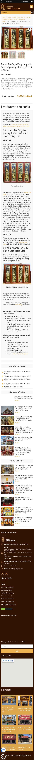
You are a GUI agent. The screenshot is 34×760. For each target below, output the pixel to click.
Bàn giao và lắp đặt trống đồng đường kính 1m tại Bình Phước (23, 499)
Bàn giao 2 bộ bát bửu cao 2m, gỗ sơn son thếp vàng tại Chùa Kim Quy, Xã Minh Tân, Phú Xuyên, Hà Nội (24, 510)
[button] (31, 6)
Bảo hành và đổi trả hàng (8, 604)
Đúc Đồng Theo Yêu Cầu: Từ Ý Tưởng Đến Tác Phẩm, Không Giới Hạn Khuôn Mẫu (23, 418)
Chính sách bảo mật (6, 596)
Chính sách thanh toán (7, 599)
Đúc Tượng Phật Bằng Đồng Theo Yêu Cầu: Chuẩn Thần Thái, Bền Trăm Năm (23, 408)
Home (3, 17)
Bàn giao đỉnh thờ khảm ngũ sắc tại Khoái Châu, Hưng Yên (24, 397)
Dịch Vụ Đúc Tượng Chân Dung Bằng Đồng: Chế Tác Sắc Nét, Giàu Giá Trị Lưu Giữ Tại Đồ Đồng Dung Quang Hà (24, 429)
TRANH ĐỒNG (11, 17)
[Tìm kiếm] (32, 12)
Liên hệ (3, 584)
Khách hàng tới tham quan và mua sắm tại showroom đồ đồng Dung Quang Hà (24, 467)
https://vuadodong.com (20, 354)
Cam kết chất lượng (6, 590)
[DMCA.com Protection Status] (6, 610)
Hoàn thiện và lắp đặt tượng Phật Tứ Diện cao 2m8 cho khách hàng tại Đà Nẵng (23, 519)
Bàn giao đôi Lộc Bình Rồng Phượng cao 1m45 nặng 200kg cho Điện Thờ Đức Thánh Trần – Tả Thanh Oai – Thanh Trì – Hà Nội (24, 489)
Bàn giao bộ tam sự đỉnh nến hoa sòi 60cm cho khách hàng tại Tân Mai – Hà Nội (24, 477)
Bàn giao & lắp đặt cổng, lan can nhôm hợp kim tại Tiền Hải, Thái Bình (23, 438)
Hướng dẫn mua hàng (7, 593)
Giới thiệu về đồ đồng (7, 587)
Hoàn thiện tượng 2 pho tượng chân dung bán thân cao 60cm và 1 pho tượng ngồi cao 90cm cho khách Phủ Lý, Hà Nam (23, 450)
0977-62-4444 (24, 96)
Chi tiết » (17, 400)
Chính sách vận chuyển (7, 601)
